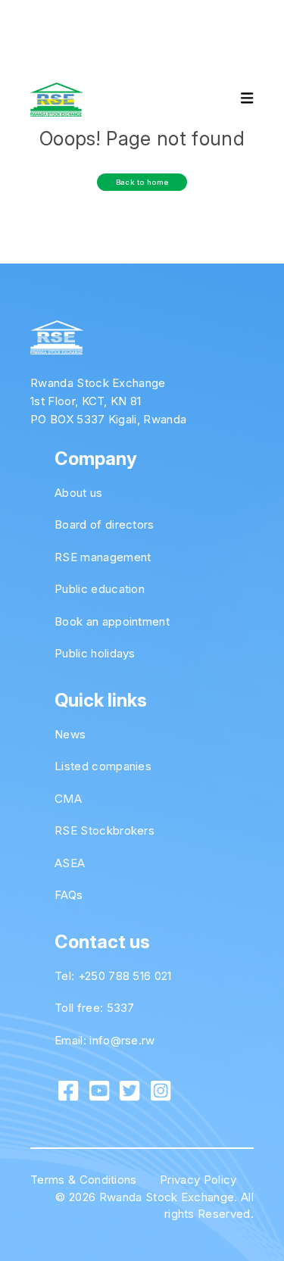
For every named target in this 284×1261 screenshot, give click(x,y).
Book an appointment (112, 621)
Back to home (142, 182)
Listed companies (103, 766)
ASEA (70, 863)
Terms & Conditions (83, 1179)
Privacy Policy (198, 1179)
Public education (100, 589)
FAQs (69, 895)
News (70, 734)
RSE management (103, 557)
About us (79, 492)
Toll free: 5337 (95, 1007)
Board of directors (104, 524)
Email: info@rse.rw (105, 1040)
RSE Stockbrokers (104, 830)
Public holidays (95, 653)
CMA (68, 798)
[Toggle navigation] (234, 100)
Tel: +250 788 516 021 (113, 976)
